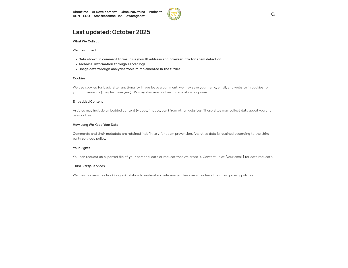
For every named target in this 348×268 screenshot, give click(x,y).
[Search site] (273, 14)
